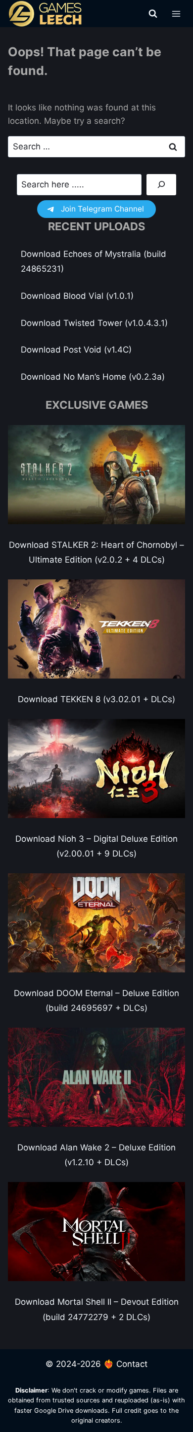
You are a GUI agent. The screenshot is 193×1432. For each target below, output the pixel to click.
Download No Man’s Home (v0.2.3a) (93, 377)
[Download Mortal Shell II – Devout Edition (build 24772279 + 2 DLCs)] (96, 1231)
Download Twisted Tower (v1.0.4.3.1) (94, 323)
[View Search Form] (153, 14)
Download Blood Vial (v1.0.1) (77, 296)
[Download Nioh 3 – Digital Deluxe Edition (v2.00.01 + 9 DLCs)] (96, 768)
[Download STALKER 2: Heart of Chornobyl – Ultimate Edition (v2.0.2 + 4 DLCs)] (96, 474)
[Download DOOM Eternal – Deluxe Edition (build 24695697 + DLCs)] (96, 922)
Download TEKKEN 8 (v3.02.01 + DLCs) (96, 699)
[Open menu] (176, 13)
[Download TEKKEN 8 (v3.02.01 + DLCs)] (96, 629)
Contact (131, 1364)
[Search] (161, 184)
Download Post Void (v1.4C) (76, 350)
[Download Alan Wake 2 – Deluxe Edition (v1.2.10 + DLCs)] (96, 1077)
